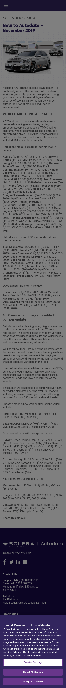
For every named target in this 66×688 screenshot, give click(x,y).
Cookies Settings (33, 662)
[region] (33, 651)
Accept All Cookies (33, 681)
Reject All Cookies (33, 672)
